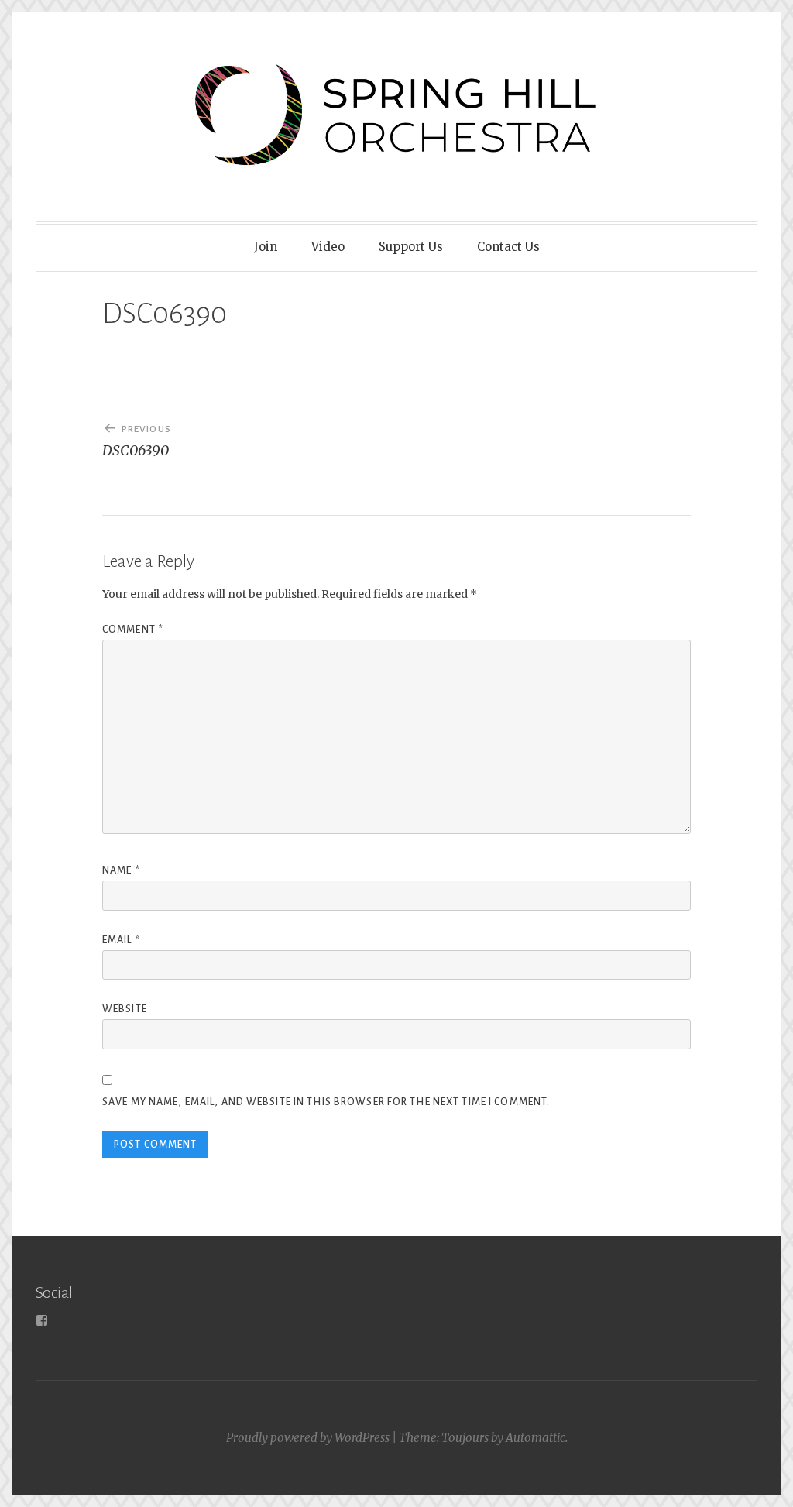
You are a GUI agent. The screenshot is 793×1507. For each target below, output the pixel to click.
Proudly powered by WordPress (308, 1437)
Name (121, 870)
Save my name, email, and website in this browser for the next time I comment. (326, 1102)
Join (265, 246)
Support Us (411, 246)
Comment (132, 629)
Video (328, 246)
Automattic (535, 1437)
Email (121, 940)
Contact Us (508, 246)
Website (124, 1009)
